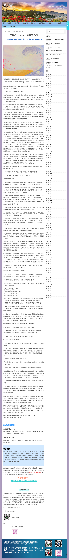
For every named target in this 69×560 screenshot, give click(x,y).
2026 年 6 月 (48, 78)
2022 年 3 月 (48, 193)
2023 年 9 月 (48, 153)
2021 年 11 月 (49, 203)
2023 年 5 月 (48, 162)
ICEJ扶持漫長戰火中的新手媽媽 (52, 58)
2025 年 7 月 (48, 103)
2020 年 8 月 (48, 236)
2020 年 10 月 (49, 232)
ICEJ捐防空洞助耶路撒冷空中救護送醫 (54, 50)
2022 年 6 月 (48, 187)
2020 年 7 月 (48, 239)
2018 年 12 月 (49, 281)
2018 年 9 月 (48, 288)
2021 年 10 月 (49, 205)
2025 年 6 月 (48, 106)
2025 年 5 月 (48, 108)
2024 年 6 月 (48, 133)
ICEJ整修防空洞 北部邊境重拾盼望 (53, 43)
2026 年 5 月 (48, 81)
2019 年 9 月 (48, 261)
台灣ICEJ (13, 31)
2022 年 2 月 (48, 196)
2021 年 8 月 (48, 209)
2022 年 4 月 (48, 191)
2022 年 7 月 (48, 184)
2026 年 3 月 (48, 85)
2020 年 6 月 (48, 241)
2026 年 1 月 (48, 90)
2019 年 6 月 (48, 268)
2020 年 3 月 (48, 248)
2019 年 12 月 (49, 254)
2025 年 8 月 (48, 101)
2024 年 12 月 (49, 119)
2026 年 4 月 (48, 83)
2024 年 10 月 (49, 124)
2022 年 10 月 (49, 178)
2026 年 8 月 (48, 74)
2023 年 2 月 (48, 169)
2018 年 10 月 (49, 286)
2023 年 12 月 (49, 146)
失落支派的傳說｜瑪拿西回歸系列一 (53, 62)
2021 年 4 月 (48, 218)
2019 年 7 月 (48, 266)
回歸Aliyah (52, 23)
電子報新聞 (19, 31)
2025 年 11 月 (49, 94)
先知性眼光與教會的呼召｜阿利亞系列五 (54, 66)
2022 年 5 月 (48, 189)
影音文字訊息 (42, 23)
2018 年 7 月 (48, 293)
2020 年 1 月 (48, 252)
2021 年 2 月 (48, 223)
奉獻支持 (5, 26)
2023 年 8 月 (48, 155)
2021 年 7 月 (48, 211)
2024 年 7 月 (48, 130)
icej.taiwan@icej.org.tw (35, 472)
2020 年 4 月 (48, 245)
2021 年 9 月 (48, 207)
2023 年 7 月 (48, 157)
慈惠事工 (33, 23)
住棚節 (59, 23)
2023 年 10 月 (49, 151)
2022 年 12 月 (49, 173)
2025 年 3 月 (48, 112)
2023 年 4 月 (48, 164)
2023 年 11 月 (49, 148)
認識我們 (9, 23)
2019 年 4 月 (48, 272)
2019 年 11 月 (49, 257)
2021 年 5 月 (48, 216)
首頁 (4, 23)
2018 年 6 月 (48, 295)
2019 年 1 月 (48, 279)
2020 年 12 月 (49, 227)
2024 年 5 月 (48, 135)
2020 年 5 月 (48, 243)
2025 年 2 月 (48, 114)
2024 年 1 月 (48, 144)
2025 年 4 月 (48, 110)
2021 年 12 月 (49, 200)
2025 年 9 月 (48, 99)
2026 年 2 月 (48, 87)
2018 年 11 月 (49, 284)
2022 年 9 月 (48, 180)
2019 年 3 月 (48, 275)
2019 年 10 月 (49, 259)
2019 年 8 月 (48, 263)
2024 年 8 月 (48, 128)
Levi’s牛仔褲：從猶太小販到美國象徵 (53, 54)
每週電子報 (25, 23)
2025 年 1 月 (48, 117)
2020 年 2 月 (48, 250)
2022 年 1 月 (48, 198)
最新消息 (17, 23)
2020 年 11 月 (49, 230)
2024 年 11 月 (49, 121)
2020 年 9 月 (48, 234)
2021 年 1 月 (48, 225)
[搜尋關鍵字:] (56, 31)
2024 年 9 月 (48, 126)
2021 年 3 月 (48, 221)
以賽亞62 (13, 26)
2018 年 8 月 (48, 290)
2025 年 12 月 (49, 92)
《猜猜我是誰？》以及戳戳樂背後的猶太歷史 (55, 39)
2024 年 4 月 (48, 137)
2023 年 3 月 (48, 166)
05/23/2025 (7, 31)
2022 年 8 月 (48, 182)
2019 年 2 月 (48, 277)
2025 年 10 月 (49, 96)
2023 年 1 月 (48, 171)
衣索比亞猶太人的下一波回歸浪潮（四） (54, 47)
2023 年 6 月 (48, 160)
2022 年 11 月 (49, 175)
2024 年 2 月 (48, 142)
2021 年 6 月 (48, 214)
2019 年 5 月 (48, 270)
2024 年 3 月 (48, 139)
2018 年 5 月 (48, 297)
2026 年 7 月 (48, 76)
